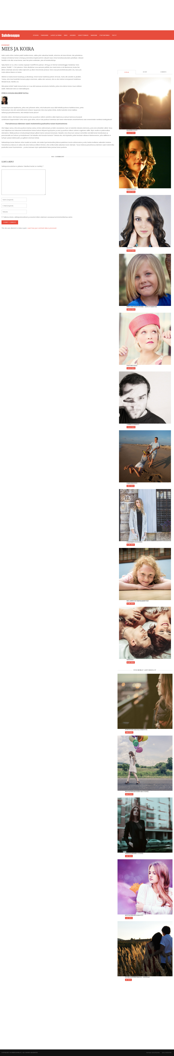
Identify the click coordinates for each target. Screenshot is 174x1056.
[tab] (127, 72)
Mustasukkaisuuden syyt (134, 915)
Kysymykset (6, 45)
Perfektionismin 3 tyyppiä (134, 853)
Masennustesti (132, 130)
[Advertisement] (87, 15)
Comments (163, 72)
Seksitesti (130, 659)
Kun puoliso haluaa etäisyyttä (136, 730)
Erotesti (129, 248)
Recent (145, 72)
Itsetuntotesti (132, 365)
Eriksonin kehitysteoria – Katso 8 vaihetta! (142, 307)
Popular (126, 72)
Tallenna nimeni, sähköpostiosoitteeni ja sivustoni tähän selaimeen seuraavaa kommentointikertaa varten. (38, 217)
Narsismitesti (131, 189)
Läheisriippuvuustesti (134, 542)
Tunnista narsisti (133, 424)
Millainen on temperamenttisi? (138, 601)
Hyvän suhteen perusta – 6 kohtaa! (137, 977)
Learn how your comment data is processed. (42, 228)
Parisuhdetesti (132, 483)
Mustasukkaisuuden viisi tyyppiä (136, 791)
